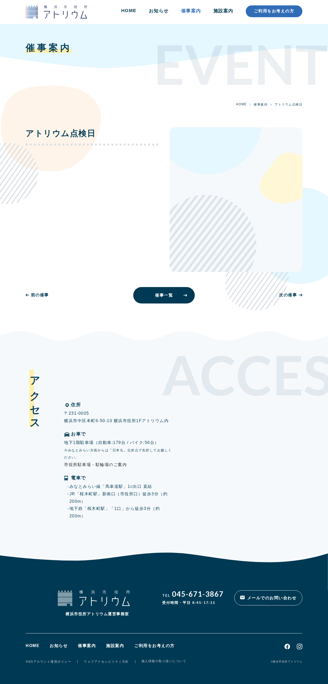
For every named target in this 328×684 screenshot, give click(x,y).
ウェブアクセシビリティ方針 (106, 661)
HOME (129, 10)
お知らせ (159, 10)
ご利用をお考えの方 (274, 11)
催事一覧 (164, 295)
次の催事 (288, 295)
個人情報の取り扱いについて (164, 661)
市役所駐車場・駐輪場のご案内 (95, 464)
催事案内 (191, 10)
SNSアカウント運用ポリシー (48, 661)
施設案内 (223, 10)
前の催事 (40, 295)
